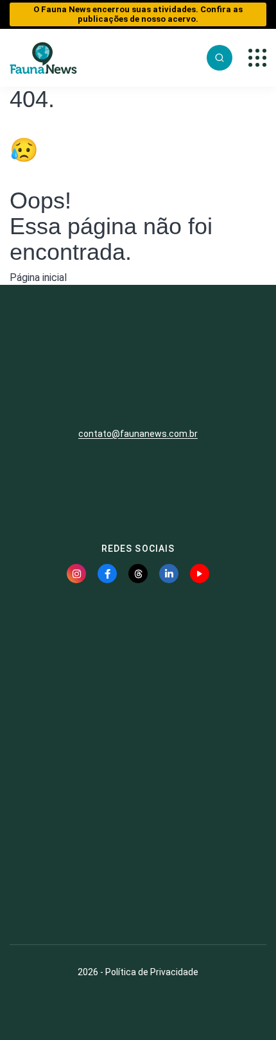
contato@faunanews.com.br (138, 434)
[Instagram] (76, 573)
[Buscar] (219, 58)
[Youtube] (199, 573)
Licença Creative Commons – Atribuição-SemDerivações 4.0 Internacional (138, 888)
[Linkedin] (168, 573)
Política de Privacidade (151, 972)
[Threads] (138, 573)
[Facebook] (107, 573)
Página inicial (38, 277)
